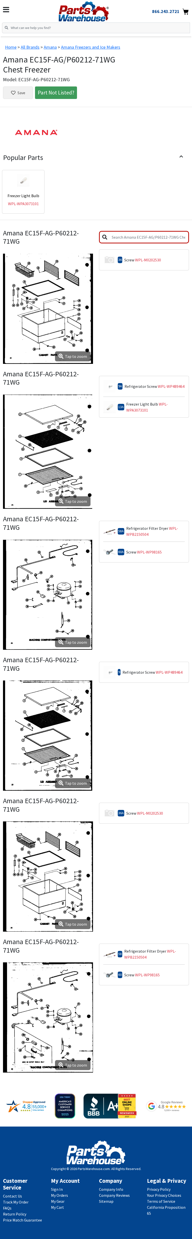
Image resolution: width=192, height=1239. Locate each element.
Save (21, 92)
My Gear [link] (57, 1201)
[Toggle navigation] (6, 9)
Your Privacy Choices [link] (164, 1195)
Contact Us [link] (12, 1196)
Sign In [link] (57, 1189)
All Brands (30, 47)
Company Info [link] (111, 1189)
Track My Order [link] (15, 1202)
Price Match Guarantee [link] (22, 1220)
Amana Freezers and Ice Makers (90, 47)
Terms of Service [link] (161, 1201)
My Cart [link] (57, 1207)
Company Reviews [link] (114, 1195)
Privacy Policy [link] (158, 1189)
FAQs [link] (7, 1208)
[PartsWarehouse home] (92, 9)
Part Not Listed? (56, 92)
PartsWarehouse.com (94, 1169)
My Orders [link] (59, 1195)
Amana (50, 47)
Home (10, 47)
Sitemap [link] (106, 1201)
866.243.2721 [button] (166, 11)
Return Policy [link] (14, 1214)
